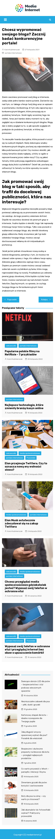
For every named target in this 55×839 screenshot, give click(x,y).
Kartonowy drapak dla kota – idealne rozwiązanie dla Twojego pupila (34, 718)
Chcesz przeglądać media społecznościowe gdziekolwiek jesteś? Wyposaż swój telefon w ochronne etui (26, 586)
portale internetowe (13, 53)
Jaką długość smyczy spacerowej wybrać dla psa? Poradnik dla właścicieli (34, 735)
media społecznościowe (30, 453)
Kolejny (44, 299)
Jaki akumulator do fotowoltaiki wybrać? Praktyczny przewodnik (35, 813)
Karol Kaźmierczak (12, 50)
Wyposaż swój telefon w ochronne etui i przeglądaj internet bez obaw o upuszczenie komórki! (27, 649)
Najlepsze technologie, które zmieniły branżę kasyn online (24, 406)
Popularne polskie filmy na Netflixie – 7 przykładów (22, 353)
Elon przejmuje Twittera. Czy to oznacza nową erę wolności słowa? (26, 466)
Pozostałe (31, 458)
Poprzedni (12, 299)
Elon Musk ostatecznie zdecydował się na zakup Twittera (21, 523)
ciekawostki (11, 346)
